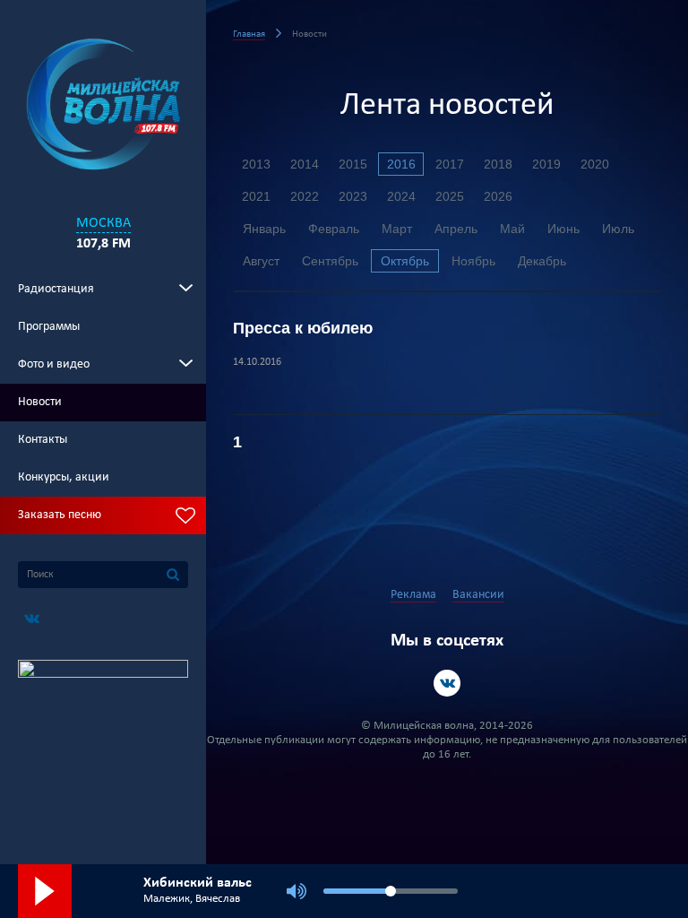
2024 (401, 196)
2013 (256, 164)
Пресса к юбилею (303, 328)
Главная (249, 34)
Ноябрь (473, 261)
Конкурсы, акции (63, 477)
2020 (594, 164)
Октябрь (405, 261)
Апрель (455, 228)
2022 (304, 196)
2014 (304, 164)
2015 (353, 164)
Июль (618, 228)
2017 (449, 164)
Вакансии (478, 595)
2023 (353, 196)
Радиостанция (56, 289)
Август (261, 261)
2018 (498, 164)
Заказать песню (59, 515)
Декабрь (542, 261)
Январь (264, 228)
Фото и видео (54, 364)
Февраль (333, 228)
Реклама (413, 595)
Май (512, 228)
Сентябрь (330, 261)
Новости (40, 402)
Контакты (42, 439)
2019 (546, 164)
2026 (498, 196)
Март (397, 228)
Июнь (563, 228)
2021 (256, 196)
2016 (401, 164)
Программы (49, 326)
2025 (449, 196)
